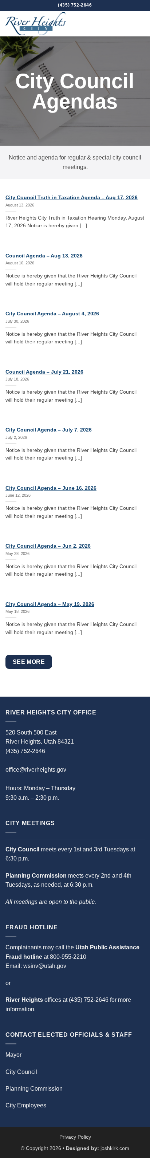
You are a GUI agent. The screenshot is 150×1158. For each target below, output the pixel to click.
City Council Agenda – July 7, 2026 (48, 430)
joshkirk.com (114, 1148)
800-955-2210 (68, 957)
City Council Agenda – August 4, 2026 (52, 313)
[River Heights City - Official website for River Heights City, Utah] (41, 23)
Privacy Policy (75, 1137)
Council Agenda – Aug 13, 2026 (44, 256)
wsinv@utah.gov (44, 966)
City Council (21, 1072)
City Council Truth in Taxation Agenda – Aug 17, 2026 (71, 197)
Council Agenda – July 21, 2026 (44, 372)
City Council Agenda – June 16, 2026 (50, 488)
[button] (140, 23)
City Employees (25, 1105)
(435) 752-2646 (88, 1000)
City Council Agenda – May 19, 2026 (49, 604)
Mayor (13, 1055)
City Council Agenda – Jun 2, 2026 (48, 546)
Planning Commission (34, 1089)
